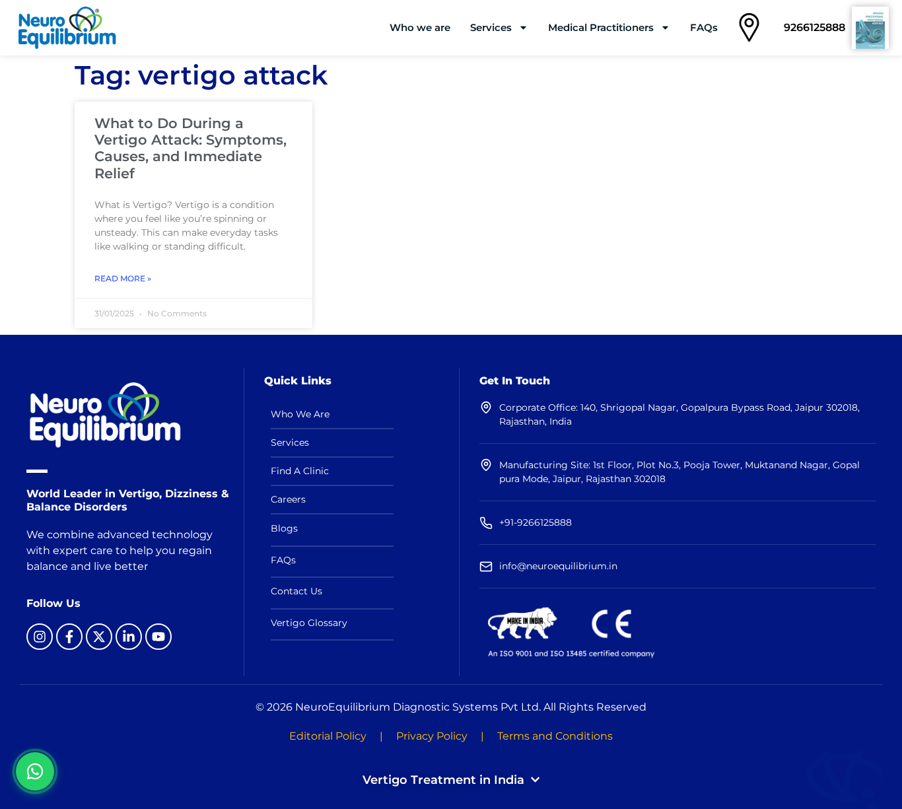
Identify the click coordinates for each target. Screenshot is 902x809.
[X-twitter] (99, 636)
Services (491, 27)
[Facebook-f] (69, 636)
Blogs (284, 528)
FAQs (704, 27)
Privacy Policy (432, 736)
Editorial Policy (327, 736)
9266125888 (814, 27)
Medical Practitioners (601, 27)
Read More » (122, 278)
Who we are (420, 27)
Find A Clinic (300, 471)
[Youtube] (158, 636)
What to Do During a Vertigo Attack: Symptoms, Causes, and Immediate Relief (190, 148)
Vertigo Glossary (309, 623)
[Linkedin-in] (129, 636)
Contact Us (296, 591)
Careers (288, 499)
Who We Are (300, 414)
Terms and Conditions (555, 736)
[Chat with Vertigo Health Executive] (35, 771)
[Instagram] (39, 636)
